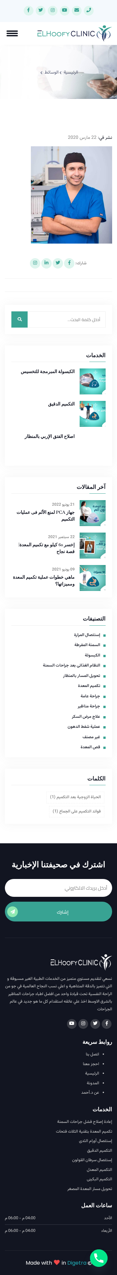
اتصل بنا (92, 1055)
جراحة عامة (90, 696)
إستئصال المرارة (87, 635)
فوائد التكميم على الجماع (77, 811)
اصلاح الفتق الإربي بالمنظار (50, 436)
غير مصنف (91, 737)
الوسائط (51, 72)
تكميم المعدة (89, 686)
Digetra (76, 1263)
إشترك (63, 912)
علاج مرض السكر (86, 717)
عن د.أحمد (90, 1093)
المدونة (93, 1083)
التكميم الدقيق (61, 404)
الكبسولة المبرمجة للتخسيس (48, 371)
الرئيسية (71, 72)
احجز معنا (91, 1064)
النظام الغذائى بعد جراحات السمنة (71, 666)
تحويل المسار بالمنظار (81, 676)
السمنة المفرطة (87, 645)
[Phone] (99, 1258)
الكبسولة (92, 656)
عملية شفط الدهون (84, 727)
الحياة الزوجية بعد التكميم (75, 797)
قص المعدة (90, 747)
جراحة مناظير (89, 707)
